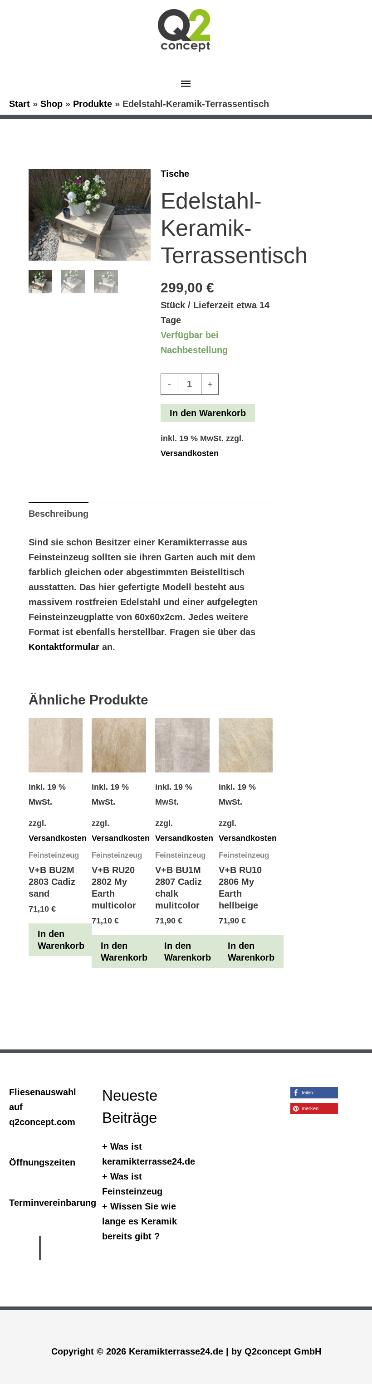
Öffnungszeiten (42, 1162)
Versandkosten (190, 453)
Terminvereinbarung (52, 1203)
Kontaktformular (64, 647)
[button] (314, 1092)
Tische (175, 174)
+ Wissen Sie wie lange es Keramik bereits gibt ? (139, 1221)
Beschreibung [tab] (58, 514)
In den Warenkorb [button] (61, 940)
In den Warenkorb (208, 413)
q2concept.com (42, 1122)
